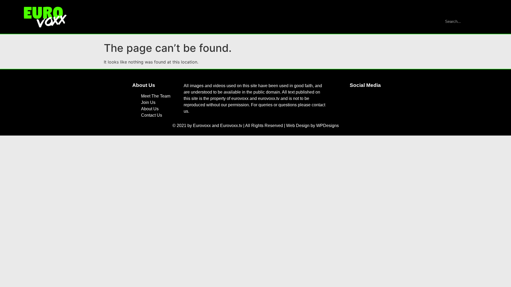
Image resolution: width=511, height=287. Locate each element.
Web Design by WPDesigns (312, 125)
